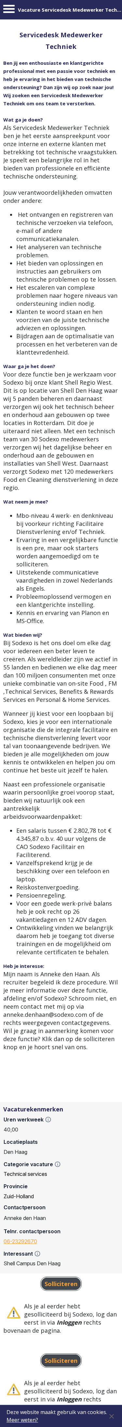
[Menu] (9, 10)
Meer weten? (22, 1419)
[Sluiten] (111, 1416)
